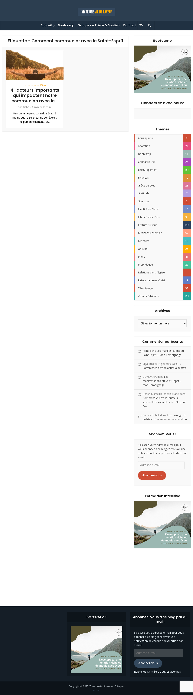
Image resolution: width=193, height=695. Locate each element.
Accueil (46, 25)
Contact (129, 25)
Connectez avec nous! (162, 103)
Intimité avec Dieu (35, 85)
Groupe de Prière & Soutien (98, 25)
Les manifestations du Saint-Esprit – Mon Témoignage (162, 381)
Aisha (26, 107)
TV (141, 25)
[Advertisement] (96, 574)
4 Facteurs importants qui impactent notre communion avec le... (35, 95)
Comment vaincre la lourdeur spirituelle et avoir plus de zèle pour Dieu (164, 402)
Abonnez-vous (152, 475)
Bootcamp (66, 25)
